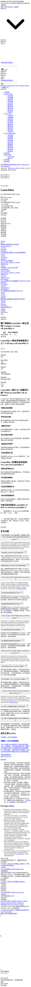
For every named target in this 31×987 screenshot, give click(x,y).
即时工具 (6, 904)
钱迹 (2, 904)
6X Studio (24, 901)
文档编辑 (10, 97)
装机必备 (9, 164)
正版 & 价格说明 (5, 535)
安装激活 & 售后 (25, 535)
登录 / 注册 (4, 7)
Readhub (19, 901)
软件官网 (3, 599)
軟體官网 (9, 612)
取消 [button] (2, 862)
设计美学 (10, 103)
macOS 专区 (7, 113)
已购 (5, 70)
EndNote (21, 85)
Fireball (3, 903)
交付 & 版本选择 (15, 535)
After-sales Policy (9, 855)
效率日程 (10, 99)
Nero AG (10, 158)
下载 (2, 386)
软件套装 (7, 161)
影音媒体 (10, 101)
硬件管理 (10, 108)
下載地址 (13, 729)
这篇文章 (24, 599)
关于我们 (3, 863)
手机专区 (6, 166)
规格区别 (3, 364)
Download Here (13, 702)
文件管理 (10, 96)
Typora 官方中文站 (10, 903)
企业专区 (7, 153)
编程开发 (10, 106)
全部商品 (7, 92)
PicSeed (27, 85)
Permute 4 (3, 85)
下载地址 (12, 715)
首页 (2, 164)
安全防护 (10, 112)
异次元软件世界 (5, 901)
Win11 (17, 85)
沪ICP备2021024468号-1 (8, 910)
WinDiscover (20, 903)
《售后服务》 (12, 802)
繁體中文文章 (11, 869)
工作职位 (9, 863)
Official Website (21, 588)
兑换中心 (22, 863)
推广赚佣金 (15, 863)
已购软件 (16, 7)
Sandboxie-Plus (11, 85)
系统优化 (10, 110)
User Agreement (19, 854)
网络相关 (10, 104)
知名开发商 (7, 155)
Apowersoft (11, 156)
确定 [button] (5, 862)
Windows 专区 (8, 94)
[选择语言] (2, 69)
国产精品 (7, 159)
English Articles (19, 869)
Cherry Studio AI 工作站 (17, 904)
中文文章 (3, 869)
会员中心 (10, 7)
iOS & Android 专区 (10, 133)
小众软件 (13, 901)
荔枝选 (14, 164)
